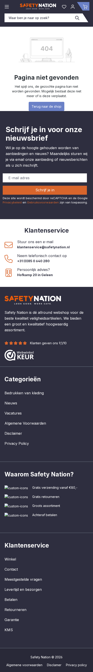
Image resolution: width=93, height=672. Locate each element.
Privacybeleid (12, 202)
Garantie (12, 619)
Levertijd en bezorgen (23, 589)
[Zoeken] (77, 17)
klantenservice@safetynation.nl (43, 247)
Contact (11, 569)
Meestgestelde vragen (23, 579)
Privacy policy (76, 665)
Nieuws (11, 403)
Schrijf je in (44, 190)
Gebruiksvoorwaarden (43, 202)
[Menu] (6, 6)
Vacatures (13, 413)
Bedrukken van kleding (24, 393)
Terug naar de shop (46, 106)
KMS (9, 630)
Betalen (11, 599)
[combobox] (38, 17)
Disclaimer (13, 433)
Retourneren (15, 609)
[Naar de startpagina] (38, 6)
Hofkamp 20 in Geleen (35, 275)
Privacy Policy (17, 443)
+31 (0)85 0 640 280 (33, 261)
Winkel (10, 559)
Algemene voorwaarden (24, 665)
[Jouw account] (72, 6)
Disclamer (54, 665)
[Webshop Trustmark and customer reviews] (19, 355)
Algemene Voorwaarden (25, 423)
